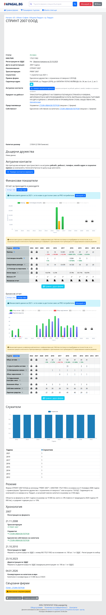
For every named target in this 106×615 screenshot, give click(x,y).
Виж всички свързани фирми (19, 591)
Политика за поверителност (56, 607)
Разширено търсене (31, 10)
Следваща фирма (29, 598)
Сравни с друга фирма (54, 286)
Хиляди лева (11, 190)
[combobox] (50, 4)
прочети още (35, 102)
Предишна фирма (14, 598)
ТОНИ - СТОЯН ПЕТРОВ (15, 588)
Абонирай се (86, 4)
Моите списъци (50, 10)
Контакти (73, 607)
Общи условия (37, 607)
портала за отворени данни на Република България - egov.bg (65, 610)
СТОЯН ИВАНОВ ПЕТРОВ (49, 105)
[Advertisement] (56, 38)
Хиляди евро (21, 190)
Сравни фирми (12, 10)
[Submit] (31, 4)
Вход (98, 4)
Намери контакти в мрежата (43, 88)
